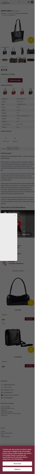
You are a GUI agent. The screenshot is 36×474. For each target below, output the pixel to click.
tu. (22, 459)
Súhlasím (17, 469)
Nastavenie (17, 463)
